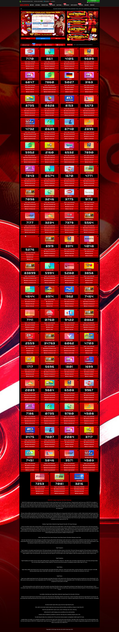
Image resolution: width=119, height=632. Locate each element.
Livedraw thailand (70, 325)
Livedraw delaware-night (50, 465)
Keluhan (87, 4)
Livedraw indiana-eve (89, 395)
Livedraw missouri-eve (50, 442)
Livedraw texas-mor (69, 251)
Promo (43, 38)
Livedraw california (30, 465)
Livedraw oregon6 (30, 87)
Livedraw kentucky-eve (30, 418)
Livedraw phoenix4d (30, 325)
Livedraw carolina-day (30, 110)
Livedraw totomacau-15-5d (50, 348)
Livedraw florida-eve (89, 442)
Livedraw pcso (50, 301)
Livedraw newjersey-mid (50, 204)
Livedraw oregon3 (89, 87)
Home (32, 4)
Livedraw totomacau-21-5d (30, 278)
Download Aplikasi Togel (27, 1)
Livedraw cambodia (89, 371)
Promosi (81, 4)
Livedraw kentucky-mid (30, 181)
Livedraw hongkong (69, 227)
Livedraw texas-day (89, 157)
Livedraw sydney (89, 348)
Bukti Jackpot (74, 4)
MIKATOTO (24, 502)
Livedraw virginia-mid (50, 134)
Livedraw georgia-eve (70, 63)
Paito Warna (49, 44)
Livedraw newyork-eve (30, 442)
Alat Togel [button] (59, 4)
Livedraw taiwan (89, 278)
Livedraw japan (50, 325)
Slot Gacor (52, 4)
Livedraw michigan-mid (89, 181)
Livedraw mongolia (69, 301)
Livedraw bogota (89, 251)
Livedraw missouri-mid (70, 134)
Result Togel (26, 44)
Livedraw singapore (79, 488)
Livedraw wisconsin (50, 110)
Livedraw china (30, 348)
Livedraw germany (70, 87)
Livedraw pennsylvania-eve (50, 87)
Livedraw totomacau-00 (30, 204)
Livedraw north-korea (70, 348)
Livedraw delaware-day (89, 110)
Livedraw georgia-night (30, 395)
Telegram (47, 1)
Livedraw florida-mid (50, 157)
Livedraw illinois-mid (89, 134)
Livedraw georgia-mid (50, 227)
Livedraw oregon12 (70, 371)
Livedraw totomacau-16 (89, 325)
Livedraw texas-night (69, 395)
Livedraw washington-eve (89, 465)
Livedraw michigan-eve (60, 488)
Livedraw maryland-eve (70, 465)
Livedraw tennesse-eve (50, 63)
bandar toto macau (25, 505)
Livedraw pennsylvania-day (30, 157)
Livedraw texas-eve (89, 63)
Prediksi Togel (44, 4)
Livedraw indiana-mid (69, 181)
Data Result (66, 4)
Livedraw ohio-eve (30, 63)
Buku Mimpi (60, 44)
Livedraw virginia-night (50, 418)
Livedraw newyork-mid (70, 110)
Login (28, 38)
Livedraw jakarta (89, 204)
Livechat (53, 1)
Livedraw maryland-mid (30, 227)
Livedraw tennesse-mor (50, 278)
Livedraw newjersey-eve (70, 418)
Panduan (92, 4)
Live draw (37, 4)
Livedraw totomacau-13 (50, 371)
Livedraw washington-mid (30, 134)
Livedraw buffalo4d (69, 278)
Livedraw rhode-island (70, 157)
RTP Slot (58, 38)
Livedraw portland (30, 301)
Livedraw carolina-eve (50, 395)
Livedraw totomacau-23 (89, 227)
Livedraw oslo (30, 254)
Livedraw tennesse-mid (50, 181)
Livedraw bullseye (30, 371)
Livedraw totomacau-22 (50, 251)
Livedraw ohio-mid (70, 204)
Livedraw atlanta (40, 488)
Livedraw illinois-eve (89, 418)
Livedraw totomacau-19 (89, 301)
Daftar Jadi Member (38, 1)
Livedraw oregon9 (70, 442)
